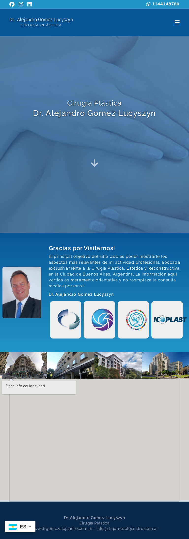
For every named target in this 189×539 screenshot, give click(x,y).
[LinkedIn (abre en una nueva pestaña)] (29, 4)
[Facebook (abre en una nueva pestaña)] (13, 4)
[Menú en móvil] (177, 22)
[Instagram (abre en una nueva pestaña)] (21, 4)
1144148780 (165, 3)
